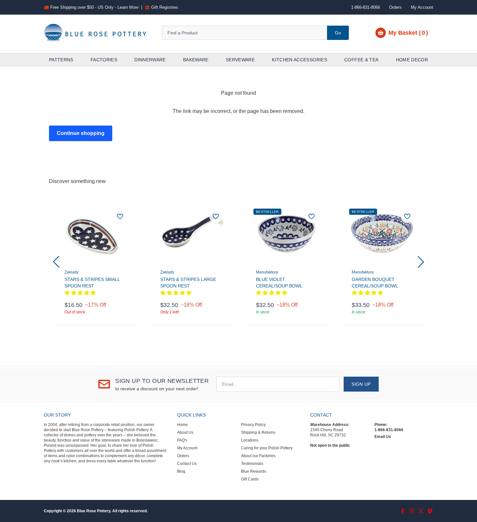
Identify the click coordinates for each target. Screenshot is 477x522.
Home (182, 424)
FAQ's (182, 440)
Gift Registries (164, 7)
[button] (56, 262)
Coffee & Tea (361, 59)
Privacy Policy (253, 424)
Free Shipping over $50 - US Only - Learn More (94, 7)
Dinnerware (150, 59)
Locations (249, 440)
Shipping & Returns (258, 432)
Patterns (61, 59)
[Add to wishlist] (120, 216)
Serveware (240, 59)
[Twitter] (421, 511)
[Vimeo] (430, 511)
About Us (185, 432)
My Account (422, 7)
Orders (395, 7)
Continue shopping (80, 133)
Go (338, 32)
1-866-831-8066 (388, 430)
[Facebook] (402, 511)
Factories (104, 59)
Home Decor (412, 59)
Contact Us (187, 463)
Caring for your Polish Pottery (267, 448)
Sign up (361, 384)
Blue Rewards (253, 471)
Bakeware (196, 59)
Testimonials (252, 463)
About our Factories (258, 456)
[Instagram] (412, 511)
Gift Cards (250, 479)
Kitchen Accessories (299, 59)
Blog (181, 471)
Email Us (382, 436)
